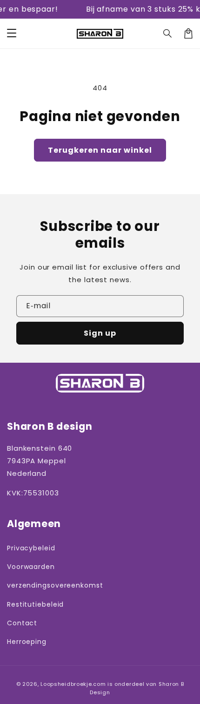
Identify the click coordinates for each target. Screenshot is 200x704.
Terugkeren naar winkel (100, 150)
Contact (22, 623)
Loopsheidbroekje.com (73, 684)
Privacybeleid (31, 548)
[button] (168, 33)
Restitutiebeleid (35, 604)
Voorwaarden (31, 566)
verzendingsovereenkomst (51, 585)
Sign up (100, 333)
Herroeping (27, 641)
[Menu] (11, 33)
